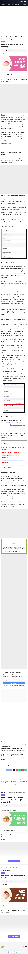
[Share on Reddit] (14, 952)
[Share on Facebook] (5, 50)
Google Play (19, 301)
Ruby (3, 53)
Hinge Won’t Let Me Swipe (10, 452)
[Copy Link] (9, 50)
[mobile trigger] (2, 1)
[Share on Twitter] (7, 50)
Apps (7, 37)
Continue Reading (14, 860)
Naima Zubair (4, 808)
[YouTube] (26, 947)
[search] (19, 1)
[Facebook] (21, 947)
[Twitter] (23, 947)
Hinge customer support (17, 425)
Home (3, 37)
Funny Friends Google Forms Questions (12, 748)
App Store (4, 303)
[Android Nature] (5, 1)
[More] (11, 50)
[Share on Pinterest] (17, 770)
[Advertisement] (14, 20)
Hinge (3, 115)
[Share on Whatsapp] (19, 770)
